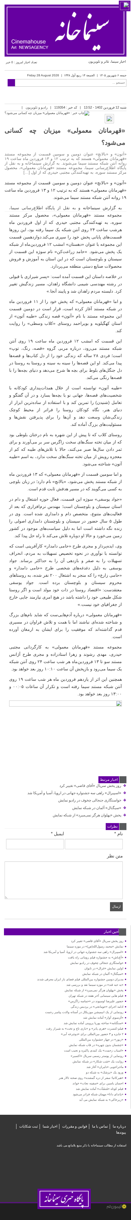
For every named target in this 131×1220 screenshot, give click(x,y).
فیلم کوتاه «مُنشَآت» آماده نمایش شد (99, 1088)
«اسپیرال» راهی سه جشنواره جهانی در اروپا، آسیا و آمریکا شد (76, 793)
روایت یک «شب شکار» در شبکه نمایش (98, 1061)
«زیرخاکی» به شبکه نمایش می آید (101, 1099)
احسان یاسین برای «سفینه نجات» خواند (98, 1083)
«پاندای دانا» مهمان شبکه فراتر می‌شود (98, 1094)
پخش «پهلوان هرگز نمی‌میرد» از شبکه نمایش (89, 815)
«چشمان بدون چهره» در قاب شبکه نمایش (96, 1045)
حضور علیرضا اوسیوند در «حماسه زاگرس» (95, 1001)
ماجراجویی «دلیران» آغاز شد (105, 1067)
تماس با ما (100, 1126)
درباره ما (119, 1126)
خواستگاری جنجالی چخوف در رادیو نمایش (92, 800)
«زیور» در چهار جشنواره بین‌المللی (101, 1039)
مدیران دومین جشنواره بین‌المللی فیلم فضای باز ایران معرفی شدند (80, 979)
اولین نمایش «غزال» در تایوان (103, 968)
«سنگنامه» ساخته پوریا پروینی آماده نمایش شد (93, 1023)
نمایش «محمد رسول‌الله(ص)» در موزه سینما (95, 946)
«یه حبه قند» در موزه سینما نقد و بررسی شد (94, 984)
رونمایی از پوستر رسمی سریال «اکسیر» (97, 1056)
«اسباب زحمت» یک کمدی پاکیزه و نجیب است (93, 1050)
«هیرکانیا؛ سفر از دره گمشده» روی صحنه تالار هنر (91, 1077)
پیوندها (121, 1132)
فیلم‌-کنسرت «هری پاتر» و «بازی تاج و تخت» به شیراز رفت (84, 1028)
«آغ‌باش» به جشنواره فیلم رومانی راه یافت (95, 957)
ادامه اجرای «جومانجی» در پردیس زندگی (97, 1006)
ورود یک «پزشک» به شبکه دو (104, 1072)
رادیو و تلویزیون (37, 107)
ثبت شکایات (28, 1126)
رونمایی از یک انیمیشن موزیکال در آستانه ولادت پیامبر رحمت (84, 1012)
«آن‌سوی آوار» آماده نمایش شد (103, 1017)
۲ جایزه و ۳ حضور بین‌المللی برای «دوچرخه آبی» (92, 1034)
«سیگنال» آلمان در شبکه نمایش (99, 808)
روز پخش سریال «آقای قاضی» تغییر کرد (92, 786)
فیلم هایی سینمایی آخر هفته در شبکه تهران (96, 995)
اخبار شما (50, 1126)
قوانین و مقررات (74, 1126)
